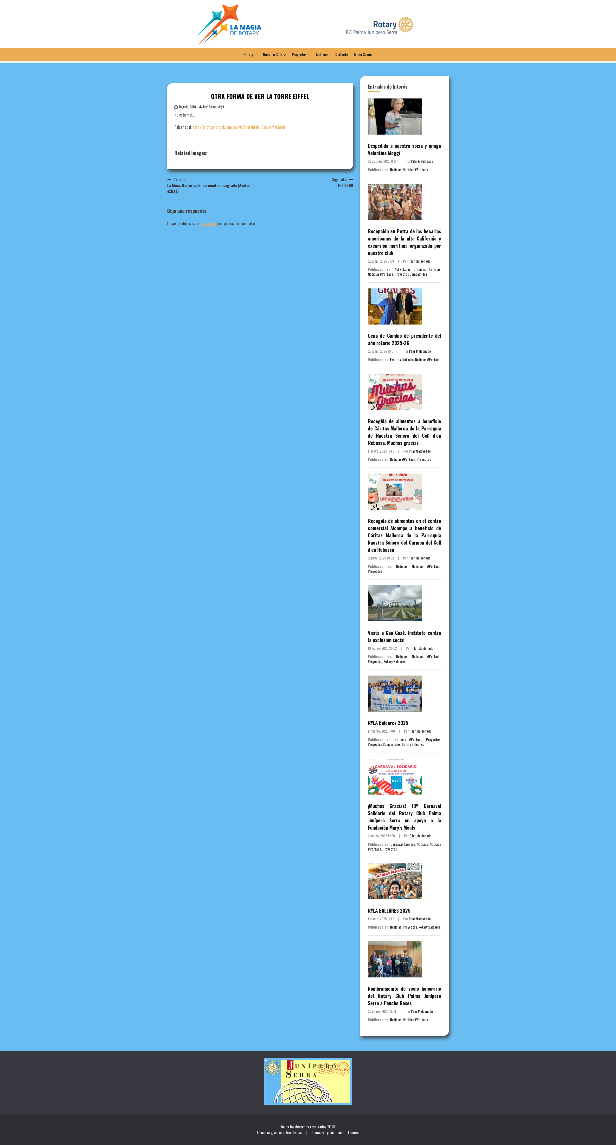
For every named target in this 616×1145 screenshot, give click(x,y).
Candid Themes (347, 1132)
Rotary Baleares (394, 661)
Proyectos (299, 55)
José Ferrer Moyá (213, 106)
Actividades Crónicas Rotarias (417, 269)
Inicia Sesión (363, 55)
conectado (208, 223)
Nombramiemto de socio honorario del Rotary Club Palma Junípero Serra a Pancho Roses (404, 996)
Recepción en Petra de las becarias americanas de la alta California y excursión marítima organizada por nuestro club (404, 242)
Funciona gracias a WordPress (280, 1132)
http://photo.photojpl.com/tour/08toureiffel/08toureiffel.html (239, 127)
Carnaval (397, 844)
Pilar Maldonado (422, 161)
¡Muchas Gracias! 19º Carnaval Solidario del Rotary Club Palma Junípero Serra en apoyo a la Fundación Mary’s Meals (404, 816)
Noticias (322, 55)
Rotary (248, 55)
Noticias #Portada (415, 169)
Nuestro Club (272, 55)
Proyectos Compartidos (411, 274)
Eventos (395, 359)
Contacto (341, 55)
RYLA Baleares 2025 (388, 722)
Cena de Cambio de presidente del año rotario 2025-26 (404, 339)
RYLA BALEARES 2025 (389, 910)
